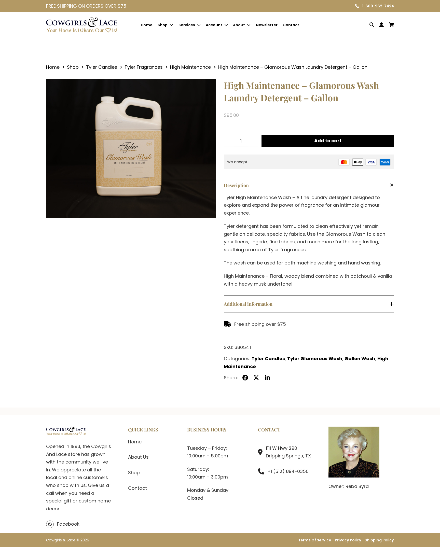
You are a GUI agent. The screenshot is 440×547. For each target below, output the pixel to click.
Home (147, 24)
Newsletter (267, 24)
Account (214, 24)
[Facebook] (245, 378)
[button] (209, 86)
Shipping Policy (379, 540)
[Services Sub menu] (199, 25)
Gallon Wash (360, 358)
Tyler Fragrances (144, 67)
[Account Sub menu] (226, 25)
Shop (163, 24)
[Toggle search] (368, 25)
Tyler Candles (101, 67)
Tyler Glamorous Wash (314, 358)
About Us (138, 457)
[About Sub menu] (249, 25)
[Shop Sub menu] (171, 25)
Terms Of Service (314, 540)
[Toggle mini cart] (391, 25)
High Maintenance (190, 67)
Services (186, 24)
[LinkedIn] (267, 378)
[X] (256, 378)
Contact (291, 24)
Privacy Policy (348, 540)
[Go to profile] (381, 25)
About (239, 24)
